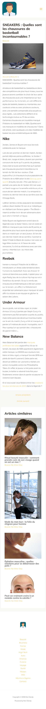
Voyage (23, 665)
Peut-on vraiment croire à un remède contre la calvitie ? (19, 596)
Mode (23, 649)
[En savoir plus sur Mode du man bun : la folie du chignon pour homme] (23, 495)
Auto (23, 656)
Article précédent (23, 395)
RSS (23, 675)
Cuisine (23, 662)
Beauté (6, 41)
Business (23, 643)
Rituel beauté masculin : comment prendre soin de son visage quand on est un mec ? (22, 459)
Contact (23, 681)
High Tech (23, 652)
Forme (23, 646)
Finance (23, 659)
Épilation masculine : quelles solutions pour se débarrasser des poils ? (22, 563)
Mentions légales (23, 678)
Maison (23, 672)
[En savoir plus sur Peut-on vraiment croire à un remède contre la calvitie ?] (23, 584)
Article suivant (23, 401)
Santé (23, 668)
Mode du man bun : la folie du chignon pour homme (20, 522)
